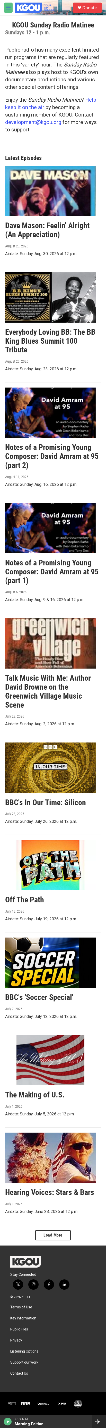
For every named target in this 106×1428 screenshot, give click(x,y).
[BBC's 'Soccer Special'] (50, 963)
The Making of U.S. (35, 1094)
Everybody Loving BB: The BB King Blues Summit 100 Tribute (50, 340)
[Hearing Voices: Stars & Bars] (50, 1158)
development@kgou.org (33, 122)
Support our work (24, 1362)
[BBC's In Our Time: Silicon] (50, 767)
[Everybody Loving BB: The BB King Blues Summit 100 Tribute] (50, 297)
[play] (8, 1421)
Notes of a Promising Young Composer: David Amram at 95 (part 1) (52, 571)
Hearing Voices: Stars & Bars (49, 1192)
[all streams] (99, 1421)
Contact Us (19, 1373)
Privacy (16, 1340)
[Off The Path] (50, 865)
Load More (53, 1235)
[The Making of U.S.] (50, 1060)
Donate (89, 7)
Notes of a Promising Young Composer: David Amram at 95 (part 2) (52, 456)
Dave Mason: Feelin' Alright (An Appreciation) (47, 230)
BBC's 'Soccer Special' (39, 997)
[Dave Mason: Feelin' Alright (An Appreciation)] (50, 191)
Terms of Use (21, 1307)
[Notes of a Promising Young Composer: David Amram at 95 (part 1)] (50, 528)
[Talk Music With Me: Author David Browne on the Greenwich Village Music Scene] (50, 643)
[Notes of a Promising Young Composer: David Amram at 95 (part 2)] (50, 413)
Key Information (23, 1318)
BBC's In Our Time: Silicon (45, 802)
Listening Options (24, 1351)
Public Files (19, 1329)
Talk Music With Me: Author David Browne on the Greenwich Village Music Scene (48, 691)
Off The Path (24, 899)
